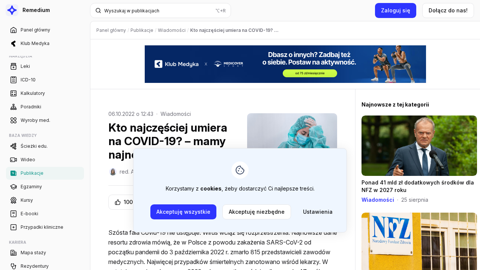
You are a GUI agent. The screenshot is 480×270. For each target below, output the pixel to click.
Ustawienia (318, 211)
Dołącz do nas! (448, 10)
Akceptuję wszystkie (183, 211)
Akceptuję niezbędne (257, 211)
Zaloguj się (395, 10)
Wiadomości (175, 114)
